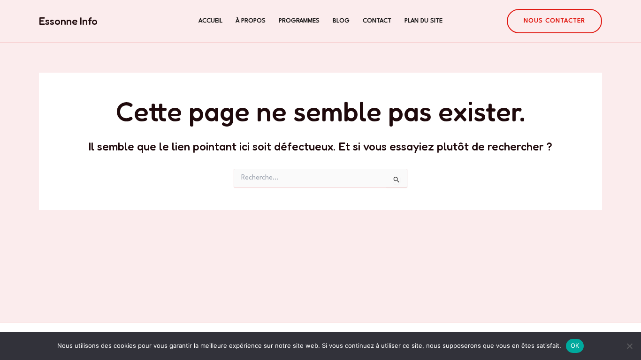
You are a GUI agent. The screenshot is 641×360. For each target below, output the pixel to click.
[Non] (629, 346)
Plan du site (423, 21)
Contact (377, 21)
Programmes (299, 21)
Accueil (210, 21)
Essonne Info (68, 21)
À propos (251, 21)
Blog (341, 21)
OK (575, 345)
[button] (554, 21)
